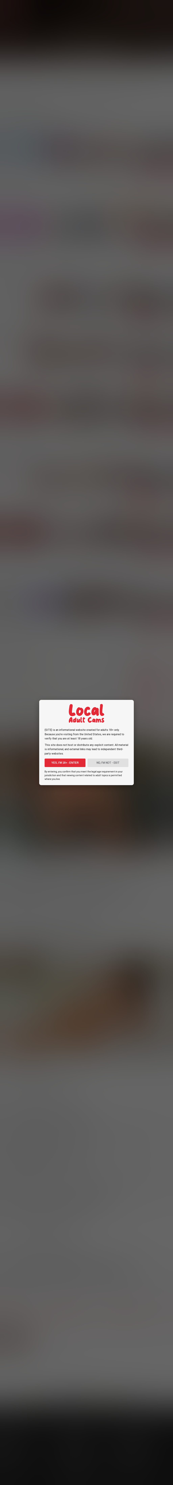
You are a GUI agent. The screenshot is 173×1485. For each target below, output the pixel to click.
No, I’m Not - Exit (107, 762)
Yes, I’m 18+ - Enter (65, 762)
